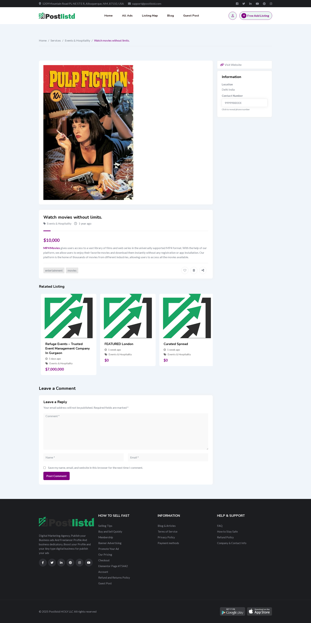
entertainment (54, 270)
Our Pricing (105, 554)
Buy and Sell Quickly (110, 531)
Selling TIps (105, 525)
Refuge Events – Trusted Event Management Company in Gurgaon (65, 348)
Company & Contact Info (231, 543)
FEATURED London (117, 344)
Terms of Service (167, 531)
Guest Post (191, 16)
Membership (105, 537)
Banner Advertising (109, 543)
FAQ (219, 525)
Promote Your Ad (108, 548)
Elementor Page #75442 (113, 566)
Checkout (104, 560)
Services (56, 40)
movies (72, 270)
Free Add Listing (258, 15)
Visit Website (233, 64)
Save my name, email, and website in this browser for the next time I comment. (95, 467)
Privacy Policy (166, 537)
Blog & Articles (167, 525)
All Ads (127, 16)
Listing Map (150, 16)
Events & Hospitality (77, 40)
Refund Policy (225, 537)
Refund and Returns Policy (114, 577)
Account (103, 571)
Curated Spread (174, 344)
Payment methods (168, 543)
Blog (170, 16)
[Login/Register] (233, 16)
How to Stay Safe (227, 531)
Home (108, 16)
